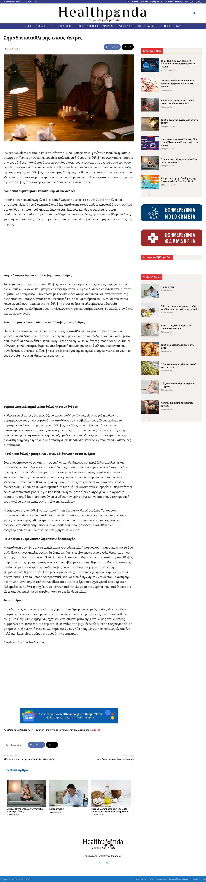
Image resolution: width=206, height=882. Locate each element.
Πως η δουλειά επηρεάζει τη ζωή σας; (114, 759)
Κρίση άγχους (56, 809)
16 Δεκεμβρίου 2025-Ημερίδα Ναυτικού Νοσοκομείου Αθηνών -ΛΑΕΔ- (178, 63)
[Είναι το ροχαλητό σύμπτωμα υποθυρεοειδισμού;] (150, 329)
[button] (194, 13)
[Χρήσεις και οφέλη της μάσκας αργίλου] (150, 407)
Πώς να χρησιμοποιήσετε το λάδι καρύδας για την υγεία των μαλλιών (110, 810)
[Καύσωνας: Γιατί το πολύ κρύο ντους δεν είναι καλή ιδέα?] (150, 104)
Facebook (95, 730)
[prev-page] (143, 195)
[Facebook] (99, 864)
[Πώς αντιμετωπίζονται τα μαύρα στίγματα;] (150, 387)
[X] (107, 864)
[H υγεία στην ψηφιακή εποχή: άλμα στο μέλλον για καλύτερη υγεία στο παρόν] (150, 143)
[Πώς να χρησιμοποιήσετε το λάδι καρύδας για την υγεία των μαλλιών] (111, 793)
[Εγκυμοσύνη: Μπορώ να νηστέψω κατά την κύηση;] (26, 793)
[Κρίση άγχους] (68, 793)
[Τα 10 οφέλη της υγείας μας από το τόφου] (150, 124)
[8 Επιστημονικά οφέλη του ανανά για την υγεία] (150, 368)
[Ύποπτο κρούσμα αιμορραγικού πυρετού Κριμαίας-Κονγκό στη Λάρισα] (150, 85)
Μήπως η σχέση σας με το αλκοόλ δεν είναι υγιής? (29, 759)
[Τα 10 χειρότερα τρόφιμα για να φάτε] (150, 349)
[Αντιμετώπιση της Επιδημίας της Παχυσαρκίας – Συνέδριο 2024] (150, 182)
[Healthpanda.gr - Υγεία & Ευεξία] (103, 13)
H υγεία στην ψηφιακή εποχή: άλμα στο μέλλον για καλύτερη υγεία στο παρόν (179, 142)
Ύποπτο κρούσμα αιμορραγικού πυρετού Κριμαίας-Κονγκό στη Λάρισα (178, 83)
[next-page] (148, 195)
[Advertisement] (69, 252)
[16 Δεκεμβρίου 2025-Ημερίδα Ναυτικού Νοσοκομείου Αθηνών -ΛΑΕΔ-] (150, 65)
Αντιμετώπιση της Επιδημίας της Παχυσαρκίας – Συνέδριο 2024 (178, 180)
